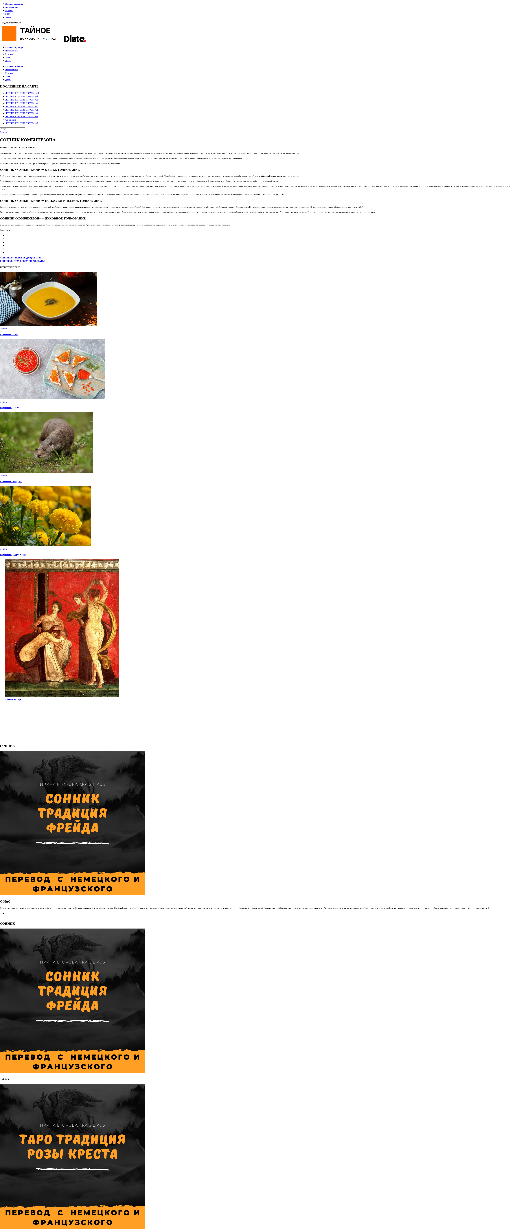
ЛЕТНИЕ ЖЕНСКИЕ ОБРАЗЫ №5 (21, 109)
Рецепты (9, 10)
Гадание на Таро (13, 699)
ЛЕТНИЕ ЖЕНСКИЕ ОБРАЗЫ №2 (21, 123)
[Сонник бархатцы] (45, 545)
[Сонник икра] (52, 398)
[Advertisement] (80, 722)
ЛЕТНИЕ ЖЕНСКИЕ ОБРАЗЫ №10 (22, 93)
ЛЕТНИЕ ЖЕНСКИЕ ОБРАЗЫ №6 (21, 106)
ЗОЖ (7, 13)
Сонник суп (10, 119)
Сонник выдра (11, 481)
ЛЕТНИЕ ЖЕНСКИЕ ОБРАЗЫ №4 (21, 113)
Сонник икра (10, 408)
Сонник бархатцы (13, 555)
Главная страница (14, 3)
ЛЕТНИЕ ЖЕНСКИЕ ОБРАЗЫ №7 (21, 103)
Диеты (8, 17)
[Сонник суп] (49, 325)
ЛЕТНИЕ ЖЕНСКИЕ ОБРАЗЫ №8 (21, 99)
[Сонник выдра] (46, 472)
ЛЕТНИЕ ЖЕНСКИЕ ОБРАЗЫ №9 (21, 96)
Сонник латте (22, 257)
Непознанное (11, 7)
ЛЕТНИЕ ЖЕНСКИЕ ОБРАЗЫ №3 (21, 116)
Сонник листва (22, 261)
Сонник (3, 132)
